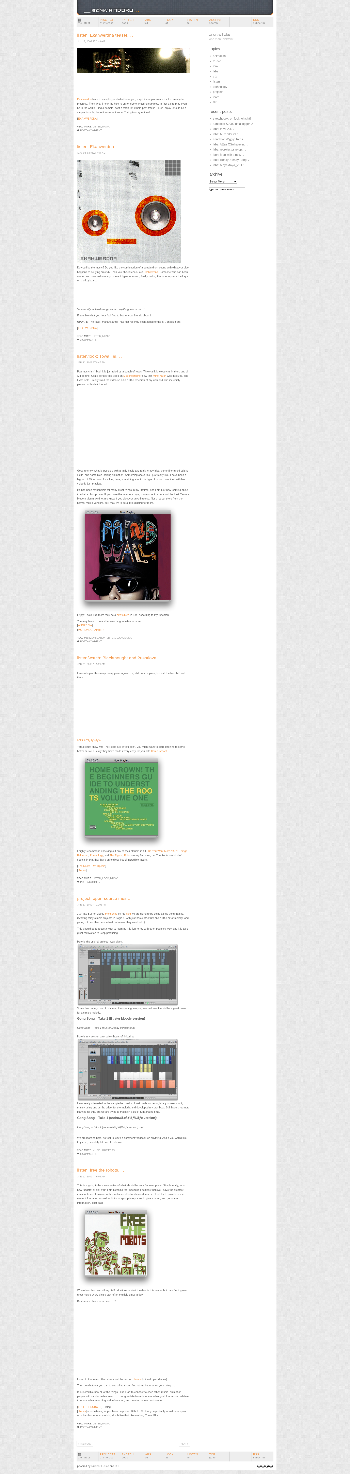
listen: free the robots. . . (100, 1170)
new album (123, 614)
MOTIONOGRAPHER (91, 629)
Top (212, 1456)
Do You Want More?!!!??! (163, 851)
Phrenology (96, 855)
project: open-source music (103, 898)
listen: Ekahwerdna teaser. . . (105, 35)
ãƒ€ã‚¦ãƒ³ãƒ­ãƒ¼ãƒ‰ (89, 740)
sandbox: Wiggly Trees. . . (230, 139)
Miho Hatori (159, 375)
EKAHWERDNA (87, 118)
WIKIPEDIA (85, 625)
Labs (147, 21)
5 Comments (88, 1154)
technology (220, 86)
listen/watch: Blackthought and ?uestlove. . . (119, 657)
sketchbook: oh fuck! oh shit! (232, 118)
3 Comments (88, 339)
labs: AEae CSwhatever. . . (230, 144)
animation (99, 637)
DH (116, 1466)
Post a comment (91, 130)
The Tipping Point (120, 855)
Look (169, 21)
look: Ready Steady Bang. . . (232, 159)
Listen (192, 21)
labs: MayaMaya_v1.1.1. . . (231, 165)
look (119, 637)
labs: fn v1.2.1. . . (224, 128)
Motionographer (132, 375)
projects (108, 1150)
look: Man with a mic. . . (228, 154)
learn (216, 97)
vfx (215, 76)
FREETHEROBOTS (89, 1406)
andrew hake (219, 35)
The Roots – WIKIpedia (91, 865)
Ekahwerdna (84, 99)
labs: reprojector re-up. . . (229, 149)
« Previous (84, 1444)
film (215, 102)
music (106, 126)
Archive (215, 21)
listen (97, 126)
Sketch (128, 21)
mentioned (111, 913)
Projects (108, 21)
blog (128, 913)
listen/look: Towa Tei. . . (99, 356)
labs (215, 71)
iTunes (82, 870)
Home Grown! (159, 751)
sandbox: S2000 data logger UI (233, 123)
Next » (184, 1444)
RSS (259, 21)
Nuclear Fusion (100, 1466)
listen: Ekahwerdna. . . (98, 146)
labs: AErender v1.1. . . (228, 134)
